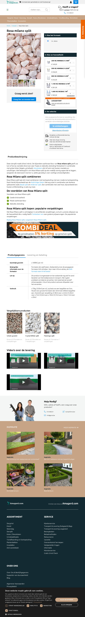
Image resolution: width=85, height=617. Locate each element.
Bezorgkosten (49, 531)
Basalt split (24, 184)
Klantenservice (49, 523)
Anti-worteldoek (13, 548)
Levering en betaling (37, 255)
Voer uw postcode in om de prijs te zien (60, 104)
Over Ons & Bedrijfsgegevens (17, 572)
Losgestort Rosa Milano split (36, 220)
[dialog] (42, 602)
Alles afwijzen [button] (66, 605)
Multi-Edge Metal (37, 182)
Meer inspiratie (70, 427)
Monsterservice (49, 550)
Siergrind (10, 523)
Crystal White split (32, 336)
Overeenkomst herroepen (53, 542)
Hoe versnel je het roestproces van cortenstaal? (23, 459)
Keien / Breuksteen (14, 534)
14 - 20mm (54, 41)
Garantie (47, 539)
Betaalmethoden (50, 534)
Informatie (48, 548)
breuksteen (38, 168)
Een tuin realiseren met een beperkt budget (59, 459)
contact (67, 10)
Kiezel (9, 526)
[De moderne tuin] (21, 474)
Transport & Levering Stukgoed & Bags (58, 526)
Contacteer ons (37, 214)
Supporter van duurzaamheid (17, 575)
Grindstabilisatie (13, 537)
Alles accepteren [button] (66, 600)
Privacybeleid (11, 586)
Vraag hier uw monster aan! (23, 99)
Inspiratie (10, 457)
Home (8, 26)
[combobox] (36, 9)
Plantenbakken (12, 542)
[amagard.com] (24, 503)
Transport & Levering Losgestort (56, 529)
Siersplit (14, 26)
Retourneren (48, 537)
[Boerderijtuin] (58, 474)
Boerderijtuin (48, 491)
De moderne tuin (13, 491)
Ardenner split (36, 184)
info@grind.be (51, 415)
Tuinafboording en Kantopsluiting (19, 539)
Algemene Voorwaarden (15, 583)
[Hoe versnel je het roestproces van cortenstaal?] (21, 443)
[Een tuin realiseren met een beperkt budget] (58, 443)
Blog (8, 578)
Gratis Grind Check (51, 553)
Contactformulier (70, 411)
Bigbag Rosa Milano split (16, 220)
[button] (29, 614)
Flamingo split (49, 336)
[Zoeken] (47, 9)
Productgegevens (16, 255)
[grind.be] (7, 9)
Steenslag (10, 529)
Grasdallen (11, 545)
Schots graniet (12, 336)
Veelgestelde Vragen (51, 545)
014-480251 (70, 13)
